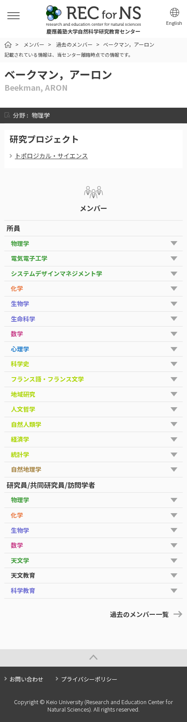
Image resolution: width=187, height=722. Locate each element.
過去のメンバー (74, 44)
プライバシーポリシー (89, 679)
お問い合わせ (26, 679)
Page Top (93, 658)
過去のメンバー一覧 (139, 614)
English (174, 23)
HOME (8, 44)
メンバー (33, 44)
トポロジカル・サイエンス (51, 155)
